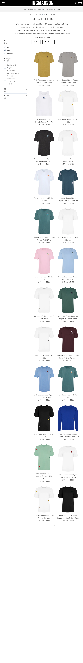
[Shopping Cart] (80, 3)
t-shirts (49, 42)
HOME (30, 14)
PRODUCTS (38, 14)
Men (37, 42)
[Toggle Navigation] (3, 2)
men (45, 14)
